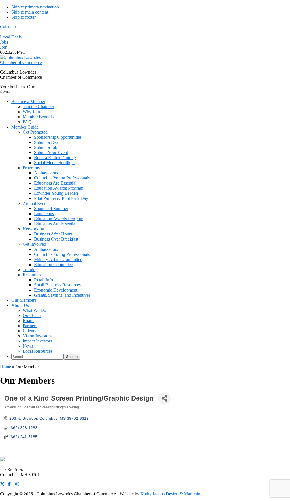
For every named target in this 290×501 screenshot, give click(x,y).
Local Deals (11, 37)
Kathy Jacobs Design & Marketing (171, 493)
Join (3, 47)
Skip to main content (29, 12)
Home (5, 366)
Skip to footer (23, 17)
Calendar (8, 26)
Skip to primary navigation (35, 7)
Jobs (4, 42)
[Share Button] (164, 398)
